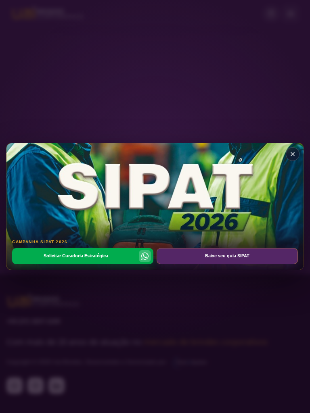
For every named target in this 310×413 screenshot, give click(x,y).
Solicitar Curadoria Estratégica (76, 255)
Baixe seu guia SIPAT (227, 255)
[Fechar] (293, 154)
